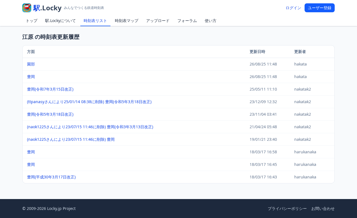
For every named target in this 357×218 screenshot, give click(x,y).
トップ (31, 20)
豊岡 (31, 76)
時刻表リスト (95, 20)
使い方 (210, 20)
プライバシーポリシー (287, 208)
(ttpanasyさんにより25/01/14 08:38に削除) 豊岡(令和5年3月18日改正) (89, 101)
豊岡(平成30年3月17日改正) (51, 177)
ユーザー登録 (319, 7)
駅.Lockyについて (60, 20)
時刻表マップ (126, 20)
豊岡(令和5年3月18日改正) (50, 114)
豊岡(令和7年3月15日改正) (50, 89)
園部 (31, 64)
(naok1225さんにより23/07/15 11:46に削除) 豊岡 (71, 139)
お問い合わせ (323, 208)
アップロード (158, 20)
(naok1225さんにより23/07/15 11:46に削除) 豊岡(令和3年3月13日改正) (90, 126)
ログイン (293, 7)
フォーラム (187, 20)
